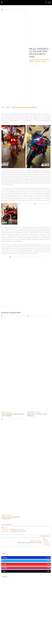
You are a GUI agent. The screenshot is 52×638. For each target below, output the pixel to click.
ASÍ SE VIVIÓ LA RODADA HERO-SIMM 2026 (37, 415)
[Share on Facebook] (30, 64)
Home (2, 107)
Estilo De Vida (13, 529)
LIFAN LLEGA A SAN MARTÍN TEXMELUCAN (10, 518)
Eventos (31, 61)
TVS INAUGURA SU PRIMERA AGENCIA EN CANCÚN (12, 415)
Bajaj (42, 60)
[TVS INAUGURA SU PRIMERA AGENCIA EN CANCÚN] (13, 363)
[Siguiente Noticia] (46, 541)
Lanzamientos (32, 60)
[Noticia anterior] (5, 530)
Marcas (38, 60)
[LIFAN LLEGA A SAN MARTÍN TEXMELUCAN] (13, 466)
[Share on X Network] (33, 64)
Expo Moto (46, 60)
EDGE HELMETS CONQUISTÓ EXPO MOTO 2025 (29, 543)
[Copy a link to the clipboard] (35, 64)
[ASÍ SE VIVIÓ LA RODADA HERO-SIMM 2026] (39, 363)
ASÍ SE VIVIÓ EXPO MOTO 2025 (18, 531)
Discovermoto (30, 412)
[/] (46, 2)
